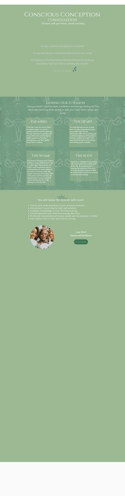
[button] (52, 247)
